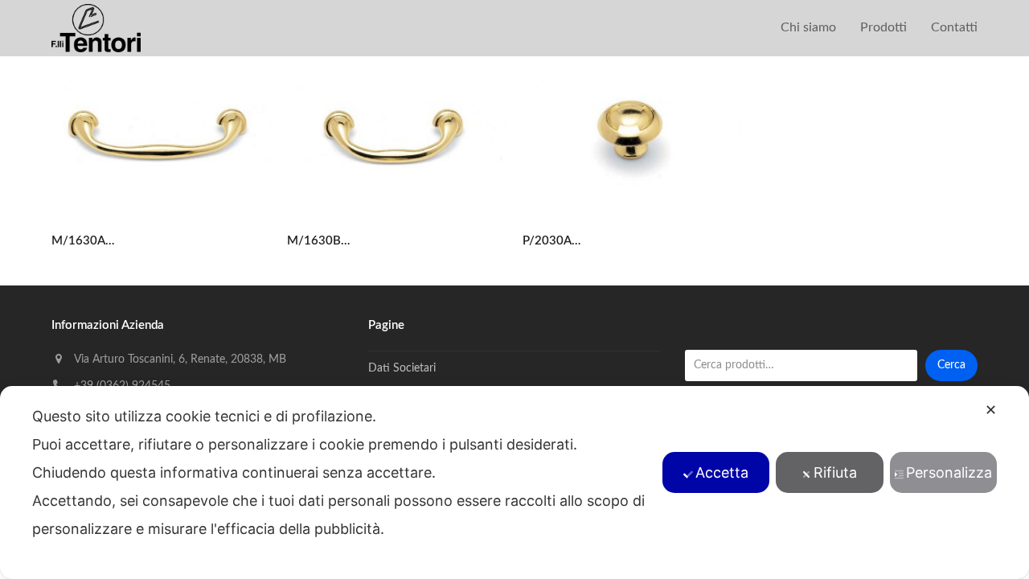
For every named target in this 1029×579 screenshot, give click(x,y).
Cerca (951, 365)
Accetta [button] (721, 472)
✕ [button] (991, 409)
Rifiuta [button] (835, 472)
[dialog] (514, 482)
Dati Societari (402, 368)
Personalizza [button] (949, 472)
